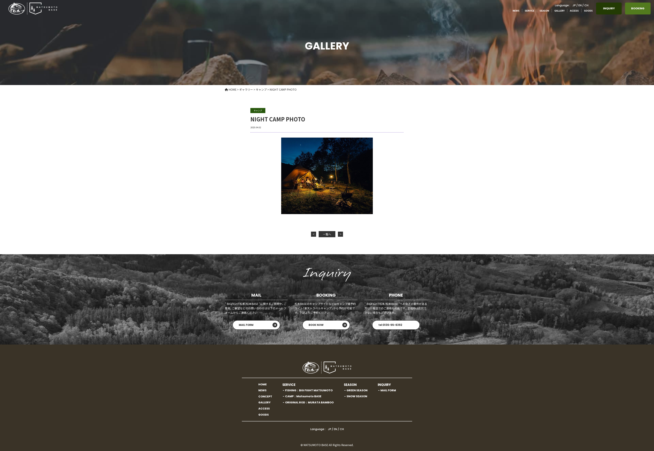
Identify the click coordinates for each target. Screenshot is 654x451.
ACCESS (574, 10)
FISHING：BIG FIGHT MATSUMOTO (309, 390)
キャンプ (258, 110)
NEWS (516, 10)
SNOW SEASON (357, 396)
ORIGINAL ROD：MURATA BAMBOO (309, 402)
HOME (262, 384)
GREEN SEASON (357, 390)
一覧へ (327, 234)
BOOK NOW (316, 325)
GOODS (588, 10)
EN (580, 5)
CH (586, 5)
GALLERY (559, 10)
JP (574, 5)
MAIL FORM (246, 325)
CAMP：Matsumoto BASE (303, 396)
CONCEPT (265, 396)
